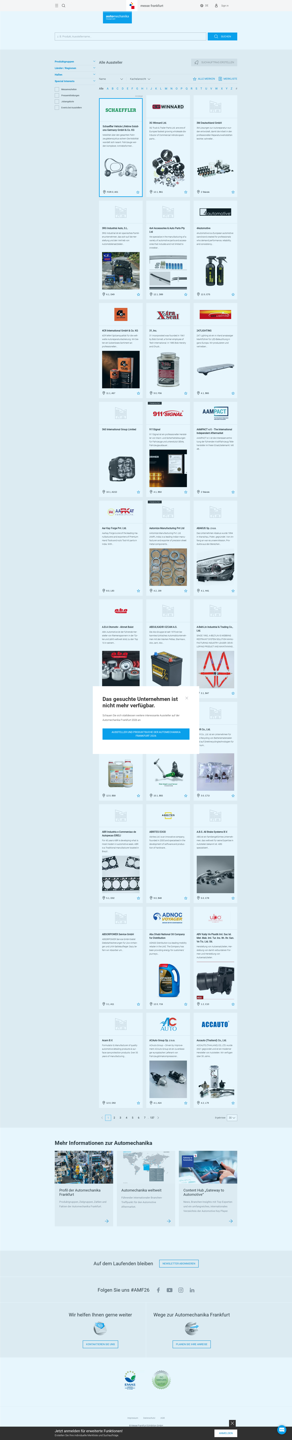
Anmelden (226, 1433)
